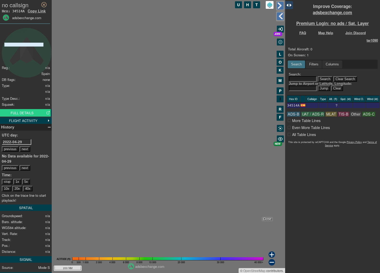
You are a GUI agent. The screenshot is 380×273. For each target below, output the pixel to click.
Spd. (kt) (345, 99)
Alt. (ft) (333, 99)
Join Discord (355, 32)
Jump (324, 88)
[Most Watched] (280, 138)
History (7, 127)
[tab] (296, 64)
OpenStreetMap (254, 270)
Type (323, 99)
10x (6, 189)
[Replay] (280, 128)
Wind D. (359, 99)
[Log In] (280, 29)
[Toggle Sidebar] (280, 6)
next (25, 149)
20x (17, 189)
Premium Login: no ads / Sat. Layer (332, 23)
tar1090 (372, 40)
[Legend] (269, 5)
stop (7, 182)
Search (296, 64)
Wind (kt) (372, 99)
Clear (337, 88)
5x (26, 182)
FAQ (302, 32)
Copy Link (37, 10)
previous (10, 149)
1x (17, 182)
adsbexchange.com (332, 12)
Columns (332, 64)
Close (267, 219)
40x (28, 189)
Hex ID (293, 99)
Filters (313, 64)
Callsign (312, 99)
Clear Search (345, 79)
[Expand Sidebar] (280, 16)
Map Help (325, 32)
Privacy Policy (354, 142)
